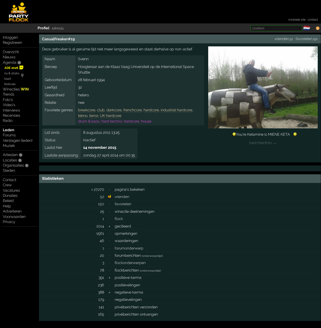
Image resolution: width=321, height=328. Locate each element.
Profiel (43, 28)
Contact (9, 180)
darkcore (113, 110)
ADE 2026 (11, 68)
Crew (7, 185)
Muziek (9, 145)
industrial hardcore (176, 110)
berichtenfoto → (263, 143)
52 (102, 196)
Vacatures (11, 190)
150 (101, 204)
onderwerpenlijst (152, 255)
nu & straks (11, 73)
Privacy (9, 222)
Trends (8, 94)
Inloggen (10, 37)
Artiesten (10, 155)
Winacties (16, 89)
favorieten (304, 39)
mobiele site (297, 19)
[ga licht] (313, 28)
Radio (7, 120)
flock (119, 218)
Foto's (8, 99)
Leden (8, 130)
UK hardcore (110, 115)
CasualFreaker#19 (58, 39)
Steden (9, 170)
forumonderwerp (129, 248)
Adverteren (12, 211)
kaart (7, 78)
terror (93, 115)
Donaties (10, 195)
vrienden (281, 39)
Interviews (11, 110)
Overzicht (11, 52)
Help (7, 206)
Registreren (12, 42)
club (101, 110)
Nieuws (9, 57)
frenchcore (132, 110)
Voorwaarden (14, 216)
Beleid (8, 200)
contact (313, 19)
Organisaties (13, 165)
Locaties (10, 160)
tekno (82, 115)
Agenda (9, 62)
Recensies (11, 115)
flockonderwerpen (130, 263)
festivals (10, 84)
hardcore (151, 110)
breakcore (86, 110)
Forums (9, 135)
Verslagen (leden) (17, 140)
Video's (9, 105)
